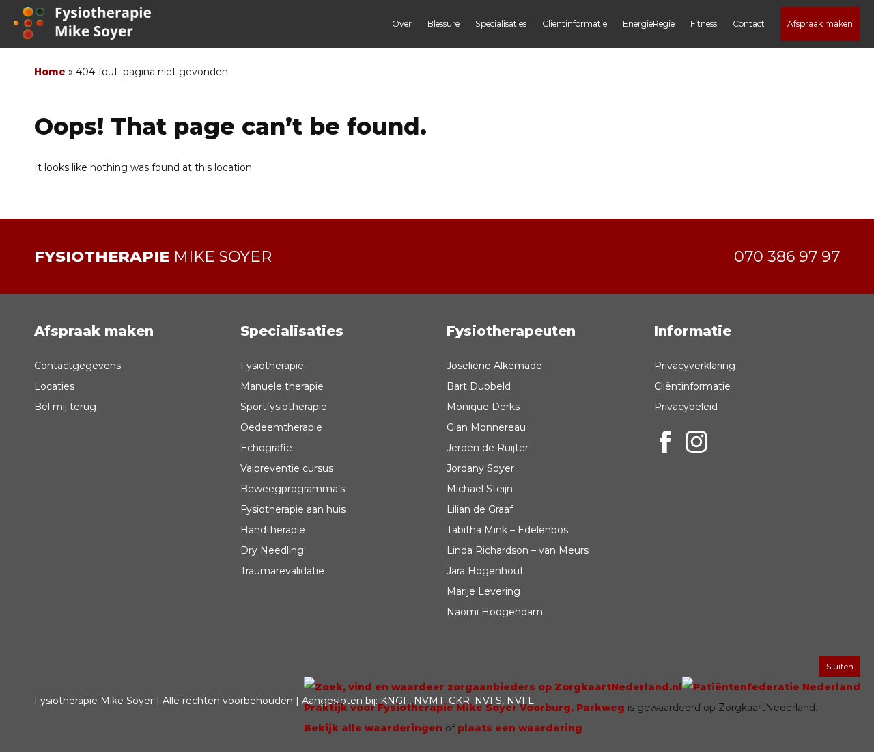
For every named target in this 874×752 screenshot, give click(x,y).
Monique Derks (483, 407)
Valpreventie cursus (286, 468)
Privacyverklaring (694, 366)
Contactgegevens (77, 366)
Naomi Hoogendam (495, 612)
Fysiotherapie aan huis (293, 509)
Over (402, 23)
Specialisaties (500, 23)
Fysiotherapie (272, 366)
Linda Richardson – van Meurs (518, 550)
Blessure (443, 23)
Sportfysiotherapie (283, 407)
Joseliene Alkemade (494, 366)
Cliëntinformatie (574, 23)
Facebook (665, 442)
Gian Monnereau (486, 427)
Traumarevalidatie (282, 571)
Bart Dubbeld (479, 386)
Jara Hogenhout (485, 571)
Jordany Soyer (480, 468)
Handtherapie (272, 530)
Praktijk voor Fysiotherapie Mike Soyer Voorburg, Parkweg (464, 707)
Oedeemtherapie (281, 427)
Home (50, 72)
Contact (749, 23)
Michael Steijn (480, 489)
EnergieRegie (649, 23)
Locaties (54, 386)
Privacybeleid (686, 407)
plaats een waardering (519, 728)
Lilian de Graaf (480, 509)
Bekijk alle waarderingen (373, 728)
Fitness (703, 23)
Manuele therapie (282, 386)
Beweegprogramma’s (292, 489)
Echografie (266, 448)
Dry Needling (272, 550)
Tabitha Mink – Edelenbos (507, 530)
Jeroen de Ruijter (487, 448)
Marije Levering (483, 591)
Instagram (696, 442)
